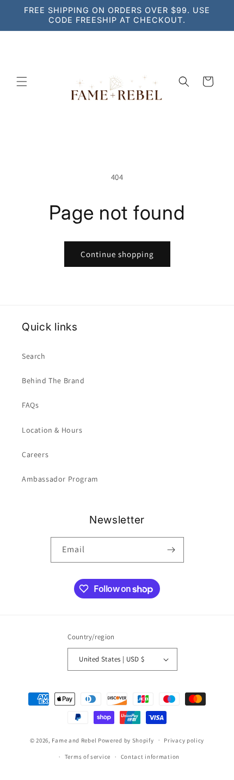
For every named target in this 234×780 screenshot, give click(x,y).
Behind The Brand (53, 380)
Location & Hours (52, 430)
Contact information (150, 756)
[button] (22, 81)
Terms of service (87, 756)
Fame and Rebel (74, 740)
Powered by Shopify (126, 740)
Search (34, 356)
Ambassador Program (60, 479)
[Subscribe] (171, 550)
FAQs (30, 405)
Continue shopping (117, 254)
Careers (35, 454)
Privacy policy (184, 740)
